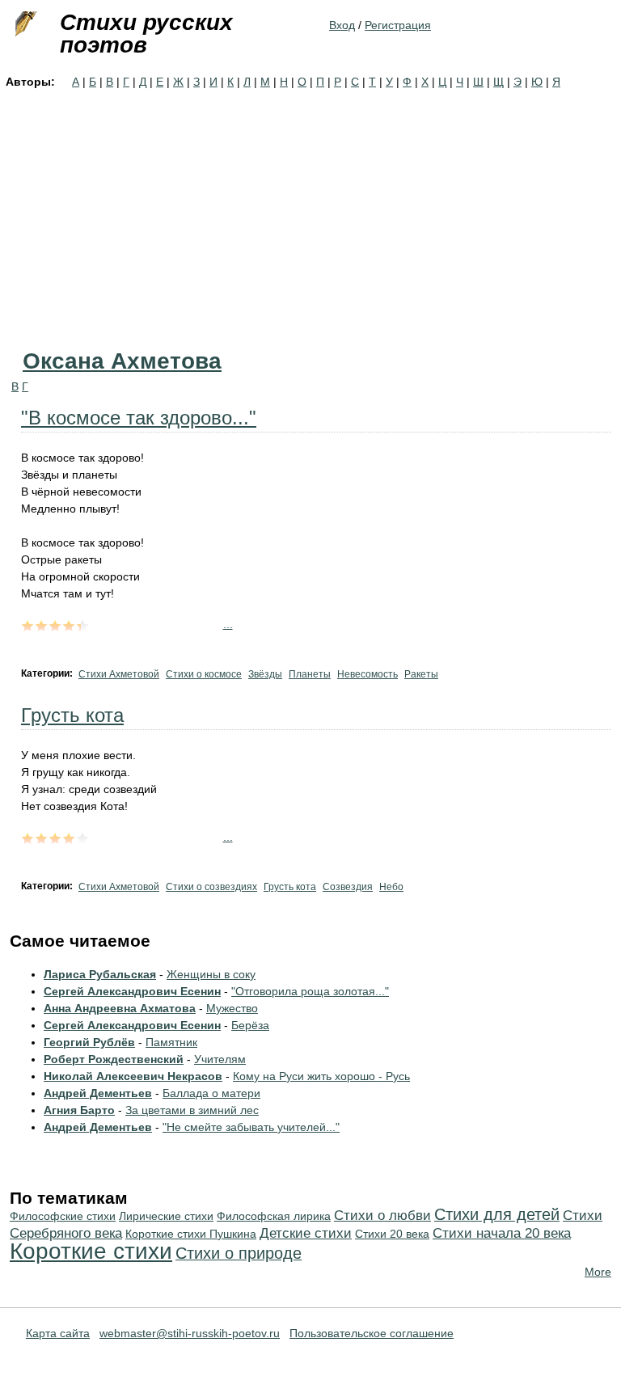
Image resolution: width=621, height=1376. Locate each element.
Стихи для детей (497, 1214)
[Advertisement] (310, 212)
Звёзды (265, 674)
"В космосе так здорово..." (138, 417)
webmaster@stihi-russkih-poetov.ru (189, 1333)
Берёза (250, 1025)
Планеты (310, 674)
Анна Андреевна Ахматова (120, 1008)
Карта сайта (58, 1333)
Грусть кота (72, 715)
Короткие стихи (91, 1251)
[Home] (24, 24)
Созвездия (348, 887)
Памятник (171, 1042)
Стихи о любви (382, 1215)
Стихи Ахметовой (118, 674)
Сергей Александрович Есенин (132, 991)
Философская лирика (274, 1215)
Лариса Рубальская (100, 974)
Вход (342, 25)
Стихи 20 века (392, 1233)
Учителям (220, 1059)
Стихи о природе (238, 1253)
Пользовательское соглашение (371, 1333)
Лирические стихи (166, 1215)
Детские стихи (306, 1233)
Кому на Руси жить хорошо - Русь (321, 1076)
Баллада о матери (211, 1093)
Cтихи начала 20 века (502, 1233)
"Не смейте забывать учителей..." (251, 1127)
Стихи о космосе (204, 674)
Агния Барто (79, 1110)
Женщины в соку (211, 974)
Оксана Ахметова (122, 361)
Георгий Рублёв (89, 1042)
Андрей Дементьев (98, 1093)
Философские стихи (63, 1215)
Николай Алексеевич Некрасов (133, 1076)
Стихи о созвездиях (211, 887)
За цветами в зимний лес (192, 1110)
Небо (391, 887)
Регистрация (398, 25)
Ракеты (421, 674)
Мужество (232, 1008)
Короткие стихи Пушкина (190, 1233)
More (598, 1271)
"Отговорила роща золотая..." (310, 991)
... (228, 624)
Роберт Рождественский (114, 1059)
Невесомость (367, 674)
